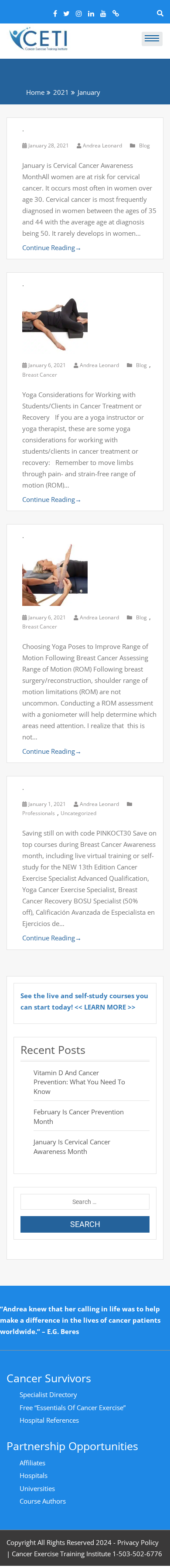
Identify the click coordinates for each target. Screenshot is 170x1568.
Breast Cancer (39, 374)
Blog (144, 145)
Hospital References (49, 1420)
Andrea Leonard (102, 145)
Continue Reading (52, 247)
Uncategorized (78, 813)
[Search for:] (85, 1202)
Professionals (38, 813)
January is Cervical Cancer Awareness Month (72, 1146)
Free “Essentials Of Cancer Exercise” (73, 1407)
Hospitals (34, 1475)
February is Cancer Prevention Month (79, 1116)
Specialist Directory (48, 1394)
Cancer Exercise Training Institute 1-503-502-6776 (87, 1553)
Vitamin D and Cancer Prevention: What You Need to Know (79, 1082)
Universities (37, 1488)
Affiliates (32, 1462)
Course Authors (43, 1501)
